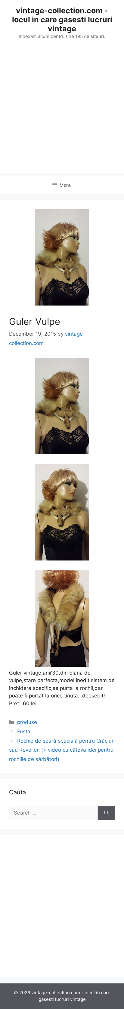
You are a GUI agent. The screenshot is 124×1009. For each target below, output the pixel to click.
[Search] (106, 813)
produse (27, 722)
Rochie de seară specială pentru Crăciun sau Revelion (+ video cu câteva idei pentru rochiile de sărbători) (62, 750)
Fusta (23, 731)
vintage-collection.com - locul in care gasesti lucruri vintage (62, 19)
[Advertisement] (62, 111)
